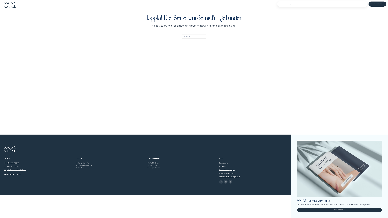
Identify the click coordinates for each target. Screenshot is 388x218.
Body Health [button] (316, 4)
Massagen (345, 4)
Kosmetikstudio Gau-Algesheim (229, 177)
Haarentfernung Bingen (227, 170)
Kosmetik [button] (283, 4)
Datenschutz (223, 163)
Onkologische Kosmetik (299, 4)
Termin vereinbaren (377, 4)
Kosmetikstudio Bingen (226, 173)
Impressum (223, 166)
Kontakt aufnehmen (11, 174)
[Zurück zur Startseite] (10, 4)
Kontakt (7, 159)
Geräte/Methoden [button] (331, 4)
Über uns (356, 4)
